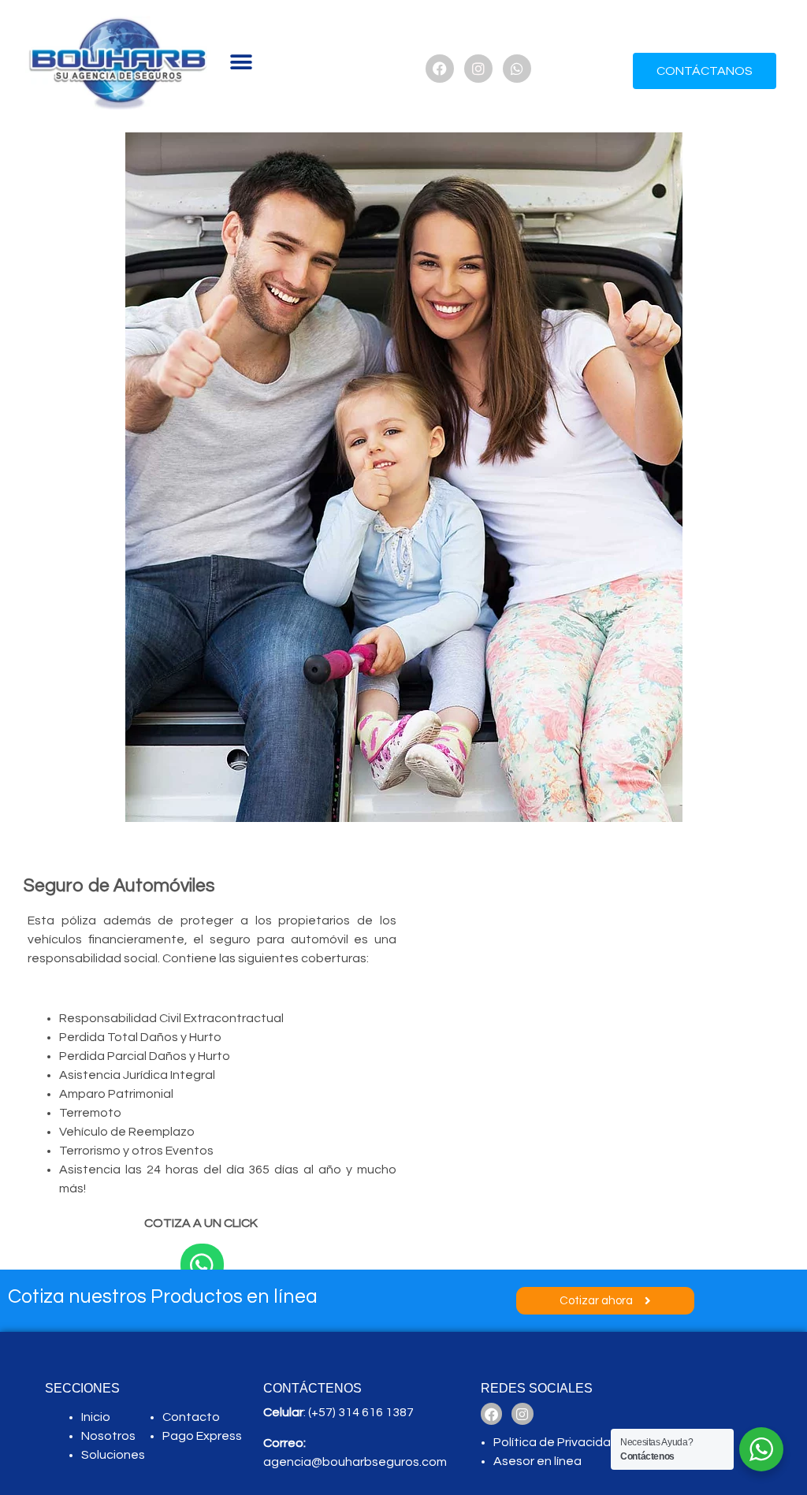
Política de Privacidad (556, 1442)
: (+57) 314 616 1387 (338, 1412)
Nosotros (108, 1436)
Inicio (95, 1417)
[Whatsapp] (517, 68)
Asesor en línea (538, 1461)
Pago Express (202, 1436)
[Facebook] (440, 68)
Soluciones (113, 1455)
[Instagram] (478, 68)
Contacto (191, 1417)
